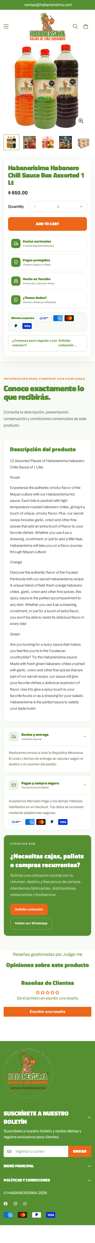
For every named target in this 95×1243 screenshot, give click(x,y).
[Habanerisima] (47, 26)
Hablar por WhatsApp (31, 923)
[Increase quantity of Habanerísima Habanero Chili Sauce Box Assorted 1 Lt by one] (81, 206)
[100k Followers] (15, 1204)
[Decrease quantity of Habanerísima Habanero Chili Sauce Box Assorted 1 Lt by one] (34, 206)
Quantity (16, 206)
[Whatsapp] (25, 1204)
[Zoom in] (81, 121)
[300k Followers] (6, 1204)
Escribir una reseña (47, 1012)
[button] (85, 26)
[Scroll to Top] (86, 1217)
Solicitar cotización (29, 909)
